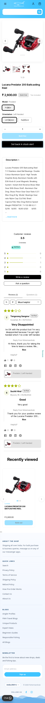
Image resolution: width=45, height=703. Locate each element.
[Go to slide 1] (6, 69)
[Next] (40, 41)
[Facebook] (26, 692)
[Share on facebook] (5, 366)
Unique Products (9, 623)
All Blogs (6, 642)
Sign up (23, 674)
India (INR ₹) (12, 685)
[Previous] (5, 41)
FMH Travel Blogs (10, 618)
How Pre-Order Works (12, 589)
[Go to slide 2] (16, 69)
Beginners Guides (10, 632)
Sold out (18, 523)
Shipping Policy (9, 579)
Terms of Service (9, 575)
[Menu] (5, 4)
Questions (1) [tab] (31, 295)
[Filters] (12, 302)
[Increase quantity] (40, 129)
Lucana (7, 504)
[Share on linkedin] (15, 365)
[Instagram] (32, 692)
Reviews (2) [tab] (13, 295)
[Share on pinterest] (20, 366)
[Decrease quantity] (5, 129)
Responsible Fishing (11, 637)
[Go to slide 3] (26, 69)
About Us (6, 598)
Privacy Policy (8, 570)
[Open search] (6, 302)
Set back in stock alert (22, 144)
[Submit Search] (39, 12)
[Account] (33, 4)
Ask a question (23, 283)
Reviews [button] (43, 353)
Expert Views (8, 628)
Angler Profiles (8, 613)
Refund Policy (8, 584)
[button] (22, 253)
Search (5, 565)
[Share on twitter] (10, 365)
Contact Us (7, 594)
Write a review (22, 277)
